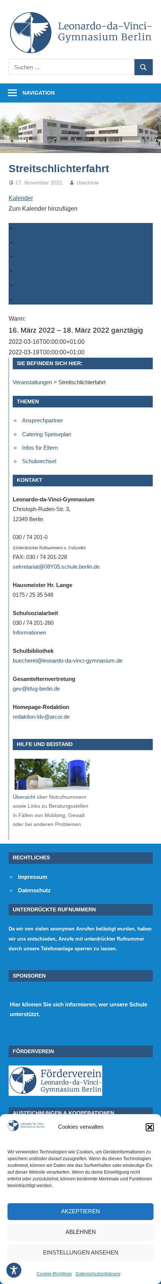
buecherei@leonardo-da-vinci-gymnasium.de (67, 660)
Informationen (29, 632)
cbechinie (87, 183)
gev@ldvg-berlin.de (36, 688)
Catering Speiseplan (46, 434)
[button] (150, 1127)
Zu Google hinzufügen (45, 242)
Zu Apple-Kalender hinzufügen (56, 271)
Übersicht (24, 797)
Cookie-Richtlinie (54, 1274)
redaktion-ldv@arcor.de (41, 716)
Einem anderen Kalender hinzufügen (65, 285)
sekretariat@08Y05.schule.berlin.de (56, 566)
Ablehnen (81, 1232)
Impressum (32, 877)
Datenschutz (34, 890)
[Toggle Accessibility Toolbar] (14, 1270)
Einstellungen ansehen (80, 1252)
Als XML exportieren (43, 299)
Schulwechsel (39, 461)
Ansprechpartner (42, 420)
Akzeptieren (80, 1211)
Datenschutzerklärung (98, 1274)
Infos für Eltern (40, 447)
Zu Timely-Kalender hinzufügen (58, 228)
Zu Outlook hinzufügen (46, 256)
